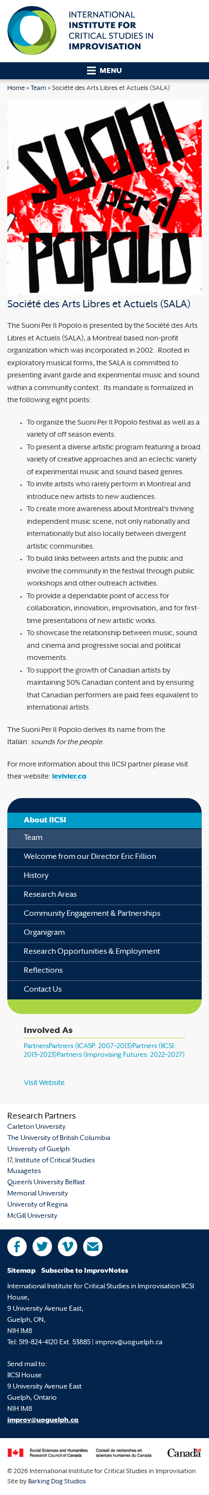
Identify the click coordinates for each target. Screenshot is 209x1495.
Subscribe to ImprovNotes (84, 1271)
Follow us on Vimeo (67, 1246)
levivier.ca (69, 777)
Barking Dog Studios (57, 1482)
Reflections (43, 971)
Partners (36, 1046)
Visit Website (44, 1083)
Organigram (44, 933)
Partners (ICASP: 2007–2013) (90, 1046)
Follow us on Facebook (17, 1246)
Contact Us (43, 990)
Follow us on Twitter (42, 1246)
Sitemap (21, 1271)
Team (38, 88)
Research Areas (50, 895)
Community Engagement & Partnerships (92, 914)
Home (16, 88)
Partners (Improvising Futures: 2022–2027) (121, 1055)
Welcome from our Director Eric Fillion (90, 857)
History (36, 876)
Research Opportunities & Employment (92, 952)
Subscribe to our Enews (93, 1246)
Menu (111, 71)
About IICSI (45, 820)
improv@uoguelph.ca (43, 1420)
